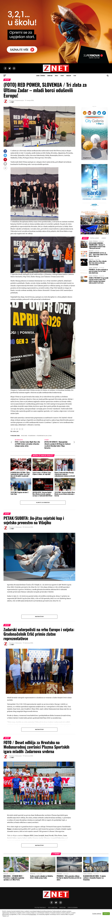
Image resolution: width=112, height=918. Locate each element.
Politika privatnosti (40, 907)
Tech (74, 75)
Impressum (62, 907)
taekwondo (32, 435)
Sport (62, 75)
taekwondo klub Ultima (44, 435)
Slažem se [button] (106, 913)
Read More (33, 914)
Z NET (12, 102)
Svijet (56, 75)
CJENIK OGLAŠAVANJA (73, 907)
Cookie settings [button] (96, 913)
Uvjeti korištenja (52, 907)
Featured (24, 435)
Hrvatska (49, 75)
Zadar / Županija (40, 75)
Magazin (68, 75)
